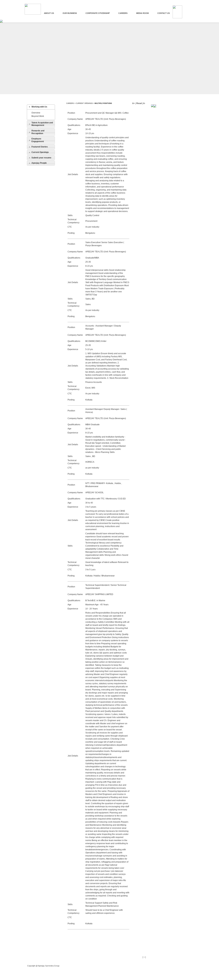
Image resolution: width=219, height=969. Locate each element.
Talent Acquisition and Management (42, 124)
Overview (35, 113)
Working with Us (39, 107)
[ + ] (144, 957)
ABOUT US (49, 13)
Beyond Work (37, 116)
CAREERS (122, 13)
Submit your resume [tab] (41, 157)
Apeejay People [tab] (39, 163)
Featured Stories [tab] (39, 147)
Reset (139, 103)
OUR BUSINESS (70, 13)
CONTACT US (163, 13)
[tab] (41, 107)
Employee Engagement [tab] (37, 140)
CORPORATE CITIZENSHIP (98, 13)
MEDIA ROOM (142, 13)
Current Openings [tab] (40, 152)
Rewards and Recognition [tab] (37, 132)
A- (144, 103)
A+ (133, 103)
